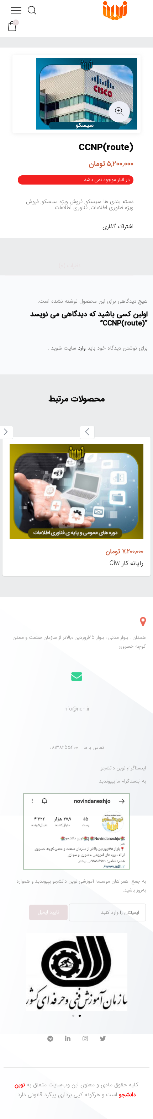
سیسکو (93, 201)
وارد (81, 348)
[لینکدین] (67, 1039)
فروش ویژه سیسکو (62, 201)
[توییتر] (103, 1039)
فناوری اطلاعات (71, 207)
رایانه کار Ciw (126, 563)
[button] (12, 26)
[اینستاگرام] (85, 1039)
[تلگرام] (50, 1039)
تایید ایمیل (48, 912)
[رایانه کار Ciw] (76, 491)
